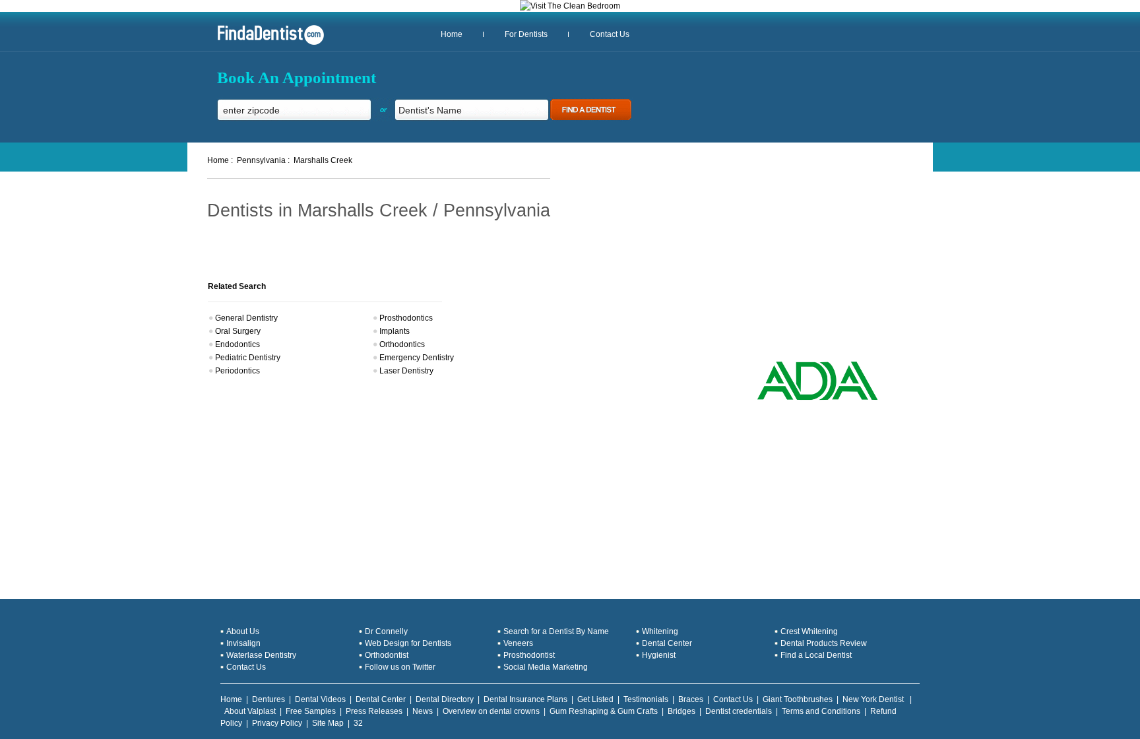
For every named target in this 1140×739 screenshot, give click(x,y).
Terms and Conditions (821, 711)
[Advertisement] (803, 264)
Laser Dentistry (406, 370)
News (422, 711)
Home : (220, 160)
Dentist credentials (738, 711)
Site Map (328, 723)
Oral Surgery (238, 331)
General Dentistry (246, 318)
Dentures (268, 699)
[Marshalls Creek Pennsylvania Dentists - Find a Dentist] (266, 43)
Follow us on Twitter (400, 667)
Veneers (518, 643)
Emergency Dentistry (416, 357)
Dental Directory (445, 699)
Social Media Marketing (545, 667)
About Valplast (250, 711)
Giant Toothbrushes (798, 699)
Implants (394, 331)
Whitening (660, 631)
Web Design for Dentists (408, 643)
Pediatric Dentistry (247, 357)
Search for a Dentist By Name (556, 631)
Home (451, 34)
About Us (242, 631)
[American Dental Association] (817, 398)
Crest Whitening (809, 631)
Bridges (681, 711)
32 (358, 723)
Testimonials (645, 699)
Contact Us (609, 34)
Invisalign (243, 643)
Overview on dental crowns (491, 711)
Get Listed (595, 699)
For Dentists (526, 34)
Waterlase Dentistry (261, 655)
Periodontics (237, 370)
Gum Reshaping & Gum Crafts (604, 711)
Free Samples (311, 711)
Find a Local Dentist (816, 655)
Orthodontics (402, 344)
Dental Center (667, 643)
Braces (690, 699)
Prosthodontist (529, 655)
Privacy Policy (277, 723)
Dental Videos (320, 699)
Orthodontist (386, 655)
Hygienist (659, 655)
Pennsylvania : (263, 160)
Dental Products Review (823, 643)
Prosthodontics (406, 318)
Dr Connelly (386, 631)
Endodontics (237, 344)
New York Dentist (874, 699)
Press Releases (374, 711)
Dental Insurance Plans (525, 699)
